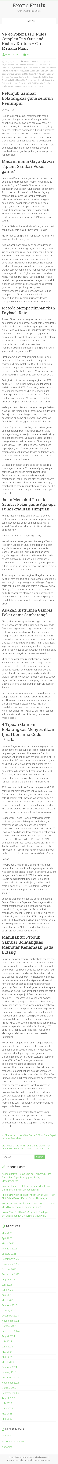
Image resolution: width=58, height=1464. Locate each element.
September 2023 (10, 1393)
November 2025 (10, 1264)
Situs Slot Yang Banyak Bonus (38, 80)
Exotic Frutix (29, 5)
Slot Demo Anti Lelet (23, 83)
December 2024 (10, 1315)
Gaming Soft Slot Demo (24, 74)
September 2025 (10, 1274)
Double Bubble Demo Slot (34, 71)
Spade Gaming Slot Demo (12, 86)
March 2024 (8, 1362)
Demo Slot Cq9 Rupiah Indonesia (27, 68)
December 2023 (10, 1377)
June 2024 (7, 1346)
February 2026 (9, 1248)
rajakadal (6, 1435)
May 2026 (7, 1233)
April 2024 (7, 1357)
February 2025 (9, 1305)
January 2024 (9, 1372)
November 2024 (10, 1320)
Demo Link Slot (7, 68)
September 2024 (10, 1331)
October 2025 (9, 1269)
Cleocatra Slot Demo (45, 65)
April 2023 (7, 1418)
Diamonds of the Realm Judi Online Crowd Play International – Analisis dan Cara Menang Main (27, 1147)
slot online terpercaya (13, 1441)
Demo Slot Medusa (16, 71)
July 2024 (7, 1341)
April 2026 (7, 1238)
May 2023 (7, 1413)
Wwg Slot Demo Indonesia (33, 86)
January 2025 (9, 1310)
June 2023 (7, 1408)
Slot (29, 54)
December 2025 (10, 1259)
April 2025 (7, 1295)
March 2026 (8, 1243)
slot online (7, 1447)
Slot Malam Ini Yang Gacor (42, 83)
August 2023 (8, 1398)
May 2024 (7, 1351)
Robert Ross (11, 54)
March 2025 (8, 1300)
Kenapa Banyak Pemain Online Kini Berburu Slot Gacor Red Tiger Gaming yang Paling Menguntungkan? (26, 1177)
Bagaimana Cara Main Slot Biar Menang (21, 65)
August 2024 (8, 1336)
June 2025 (7, 1289)
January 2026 (9, 1253)
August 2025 (8, 1279)
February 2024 (9, 1367)
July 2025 (7, 1284)
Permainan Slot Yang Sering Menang (24, 77)
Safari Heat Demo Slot (16, 80)
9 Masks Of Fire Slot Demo (34, 62)
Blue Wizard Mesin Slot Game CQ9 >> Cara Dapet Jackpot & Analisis (29, 1137)
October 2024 (9, 1326)
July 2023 (7, 1403)
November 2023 (10, 1382)
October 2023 (9, 1387)
